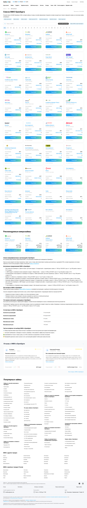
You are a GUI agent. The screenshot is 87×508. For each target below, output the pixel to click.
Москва (66, 463)
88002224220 (79, 41)
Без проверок (47, 387)
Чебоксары (26, 471)
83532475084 (18, 217)
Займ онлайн (16, 19)
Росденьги (69, 148)
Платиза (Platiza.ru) (71, 102)
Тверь (4, 475)
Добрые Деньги (50, 125)
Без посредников (68, 435)
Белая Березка (6, 463)
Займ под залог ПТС (33, 19)
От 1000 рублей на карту (70, 443)
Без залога (26, 402)
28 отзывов (39, 43)
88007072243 (79, 85)
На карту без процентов (29, 389)
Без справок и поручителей (70, 383)
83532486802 (59, 217)
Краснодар (5, 473)
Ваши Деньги (8, 191)
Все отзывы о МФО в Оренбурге (75, 371)
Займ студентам (62, 19)
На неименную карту (8, 399)
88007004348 (59, 85)
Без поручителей (68, 391)
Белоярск (66, 457)
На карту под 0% (47, 433)
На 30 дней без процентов (29, 391)
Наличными (6, 386)
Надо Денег (49, 57)
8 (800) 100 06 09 (78, 62)
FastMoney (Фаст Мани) (11, 79)
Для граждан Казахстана (70, 419)
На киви (5, 431)
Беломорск (46, 459)
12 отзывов (18, 157)
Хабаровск (66, 469)
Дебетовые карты (34, 5)
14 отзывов (79, 134)
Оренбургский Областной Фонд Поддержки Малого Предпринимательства (12, 211)
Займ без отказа (53, 19)
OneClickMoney (29, 148)
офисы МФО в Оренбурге (25, 289)
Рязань (65, 475)
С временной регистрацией (50, 431)
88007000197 (18, 176)
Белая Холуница (27, 457)
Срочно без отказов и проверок (30, 434)
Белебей (25, 459)
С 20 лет (66, 403)
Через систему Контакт (8, 411)
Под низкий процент (28, 383)
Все (5, 27)
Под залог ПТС (7, 445)
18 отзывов (79, 157)
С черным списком (28, 440)
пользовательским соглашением (16, 498)
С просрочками (27, 429)
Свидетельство (6, 501)
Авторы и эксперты (38, 486)
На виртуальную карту (8, 401)
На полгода (26, 412)
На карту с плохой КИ (28, 448)
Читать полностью (9, 361)
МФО (55, 5)
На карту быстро (48, 411)
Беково (4, 459)
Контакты (20, 486)
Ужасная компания (10, 353)
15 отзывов (39, 134)
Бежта (4, 455)
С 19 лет (66, 405)
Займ (47, 191)
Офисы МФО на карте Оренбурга (76, 23)
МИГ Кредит (69, 57)
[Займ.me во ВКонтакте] (83, 483)
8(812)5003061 (18, 87)
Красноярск (5, 469)
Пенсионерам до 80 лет (70, 411)
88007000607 (38, 155)
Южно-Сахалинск (27, 475)
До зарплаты (27, 410)
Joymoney (68, 79)
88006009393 (18, 153)
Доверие (27, 191)
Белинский (26, 461)
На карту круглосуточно (49, 409)
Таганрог (66, 459)
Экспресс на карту (48, 401)
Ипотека (42, 5)
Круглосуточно (47, 415)
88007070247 (59, 39)
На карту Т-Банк (7, 407)
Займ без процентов (43, 19)
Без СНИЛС (67, 385)
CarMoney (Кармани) (10, 148)
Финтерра (7, 102)
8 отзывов (19, 66)
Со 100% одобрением (28, 438)
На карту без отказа (48, 385)
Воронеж (5, 471)
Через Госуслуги (47, 444)
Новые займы (68, 431)
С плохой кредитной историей (30, 427)
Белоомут (46, 461)
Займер (48, 34)
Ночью (45, 405)
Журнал (68, 1)
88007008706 (18, 62)
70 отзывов (18, 179)
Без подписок (27, 399)
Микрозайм (69, 191)
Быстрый (46, 423)
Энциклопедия (74, 1)
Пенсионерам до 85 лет (70, 409)
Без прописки (68, 389)
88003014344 (18, 109)
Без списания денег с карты (30, 397)
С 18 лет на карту (68, 407)
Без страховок (27, 395)
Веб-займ (7, 57)
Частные (67, 427)
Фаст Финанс (49, 209)
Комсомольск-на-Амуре (49, 473)
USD (14, 1)
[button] (81, 1)
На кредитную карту (8, 403)
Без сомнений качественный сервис (55, 353)
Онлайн (5, 388)
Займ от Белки (69, 239)
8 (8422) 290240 (38, 130)
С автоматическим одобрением (30, 442)
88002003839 (79, 109)
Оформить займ (69, 5)
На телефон (6, 420)
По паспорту (47, 446)
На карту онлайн (7, 422)
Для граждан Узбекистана (70, 417)
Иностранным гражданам (70, 415)
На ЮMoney (6, 395)
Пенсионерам (68, 413)
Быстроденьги (29, 125)
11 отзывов (39, 88)
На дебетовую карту (8, 433)
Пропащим (26, 444)
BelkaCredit (69, 34)
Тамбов (66, 461)
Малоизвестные (68, 433)
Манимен (27, 34)
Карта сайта (79, 486)
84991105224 (59, 108)
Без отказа (26, 432)
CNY (24, 1)
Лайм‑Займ (8, 170)
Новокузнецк (67, 471)
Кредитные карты (25, 5)
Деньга (68, 125)
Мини (66, 447)
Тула (4, 477)
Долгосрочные (27, 420)
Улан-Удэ (26, 469)
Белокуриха (46, 457)
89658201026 (59, 177)
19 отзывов (79, 66)
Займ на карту (24, 19)
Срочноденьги (49, 148)
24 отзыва (60, 111)
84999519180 (38, 85)
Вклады (47, 5)
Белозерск (46, 455)
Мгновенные (47, 413)
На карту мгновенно (48, 407)
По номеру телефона (8, 415)
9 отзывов (39, 66)
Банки (52, 5)
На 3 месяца (26, 416)
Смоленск (46, 469)
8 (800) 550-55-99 (17, 39)
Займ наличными (7, 19)
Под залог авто (27, 385)
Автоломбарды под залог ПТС (30, 404)
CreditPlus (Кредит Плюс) (52, 102)
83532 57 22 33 (59, 132)
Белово (25, 463)
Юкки (47, 170)
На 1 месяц (26, 418)
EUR (19, 1)
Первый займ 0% (49, 239)
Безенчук (5, 457)
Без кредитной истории (49, 389)
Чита (25, 473)
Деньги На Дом (29, 170)
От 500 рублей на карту (70, 441)
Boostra (7, 125)
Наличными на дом (8, 429)
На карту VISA (6, 435)
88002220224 (59, 64)
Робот (45, 403)
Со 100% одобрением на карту (30, 436)
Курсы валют (6, 5)
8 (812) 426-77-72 (37, 62)
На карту (5, 390)
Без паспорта (47, 442)
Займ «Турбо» (28, 239)
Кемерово (66, 473)
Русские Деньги (29, 212)
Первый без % (27, 387)
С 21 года (67, 401)
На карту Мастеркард (8, 437)
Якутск (25, 477)
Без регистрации (68, 387)
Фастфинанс (69, 209)
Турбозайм (28, 79)
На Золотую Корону (8, 392)
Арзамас (46, 477)
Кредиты (17, 5)
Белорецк (46, 463)
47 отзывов (18, 43)
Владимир (46, 471)
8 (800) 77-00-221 (37, 177)
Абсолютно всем (47, 391)
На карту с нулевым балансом (50, 383)
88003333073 (18, 132)
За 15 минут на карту (48, 421)
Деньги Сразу (49, 79)
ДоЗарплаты (28, 57)
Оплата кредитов (61, 5)
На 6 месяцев (27, 414)
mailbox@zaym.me (9, 492)
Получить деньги (13, 250)
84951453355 (59, 153)
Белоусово (66, 455)
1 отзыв (60, 88)
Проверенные (68, 429)
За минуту (46, 417)
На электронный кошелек (9, 417)
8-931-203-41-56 (79, 130)
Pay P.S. (27, 102)
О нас (4, 486)
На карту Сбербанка (8, 413)
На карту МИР (6, 405)
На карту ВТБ (6, 409)
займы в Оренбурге (34, 263)
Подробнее (12, 46)
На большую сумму (69, 445)
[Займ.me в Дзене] (79, 483)
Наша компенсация (59, 486)
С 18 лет (46, 435)
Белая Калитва (27, 455)
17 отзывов (59, 43)
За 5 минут (46, 419)
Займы (12, 5)
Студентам (67, 398)
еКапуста (7, 34)
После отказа (27, 446)
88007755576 (38, 39)
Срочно (46, 398)
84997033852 (38, 108)
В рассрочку (26, 393)
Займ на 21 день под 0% (10, 239)
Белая (4, 461)
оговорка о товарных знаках (30, 500)
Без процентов (7, 447)
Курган (45, 475)
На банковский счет (8, 397)
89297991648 (79, 153)
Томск (65, 477)
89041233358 (38, 196)
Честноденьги (69, 168)
